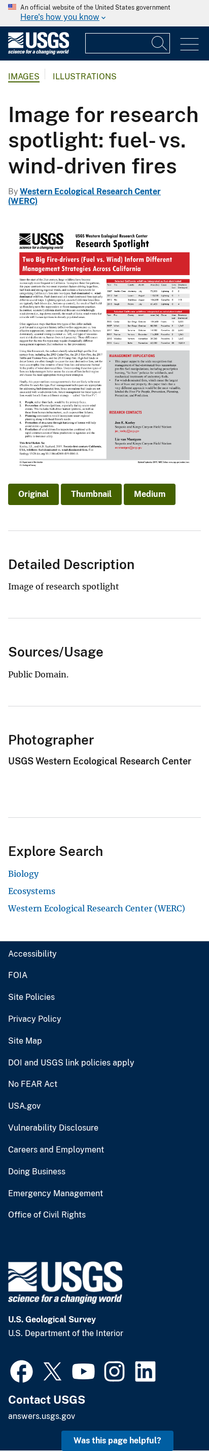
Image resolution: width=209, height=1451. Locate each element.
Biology (23, 874)
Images (24, 76)
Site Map (25, 1041)
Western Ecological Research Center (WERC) (96, 908)
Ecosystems (31, 891)
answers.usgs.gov (41, 1416)
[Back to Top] (172, 1414)
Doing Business (36, 1171)
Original (33, 494)
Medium (149, 494)
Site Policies (31, 997)
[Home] (38, 52)
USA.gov (24, 1106)
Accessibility (32, 954)
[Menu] (189, 44)
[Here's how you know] (104, 13)
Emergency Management (55, 1193)
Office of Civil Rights (47, 1215)
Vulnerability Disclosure (53, 1128)
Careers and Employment (56, 1149)
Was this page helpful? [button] (117, 1440)
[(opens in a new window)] (21, 1370)
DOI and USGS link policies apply (71, 1063)
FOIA (17, 975)
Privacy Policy (34, 1019)
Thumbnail (91, 494)
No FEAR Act (32, 1084)
